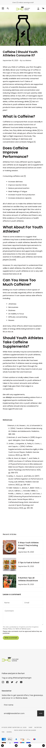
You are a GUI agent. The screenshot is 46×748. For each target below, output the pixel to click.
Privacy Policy (7, 629)
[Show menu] (3, 8)
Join (40, 713)
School (9, 732)
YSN (3, 732)
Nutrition (38, 727)
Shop (30, 727)
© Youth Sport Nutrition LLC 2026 (14, 727)
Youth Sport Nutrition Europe (25, 730)
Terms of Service (21, 629)
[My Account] (38, 8)
